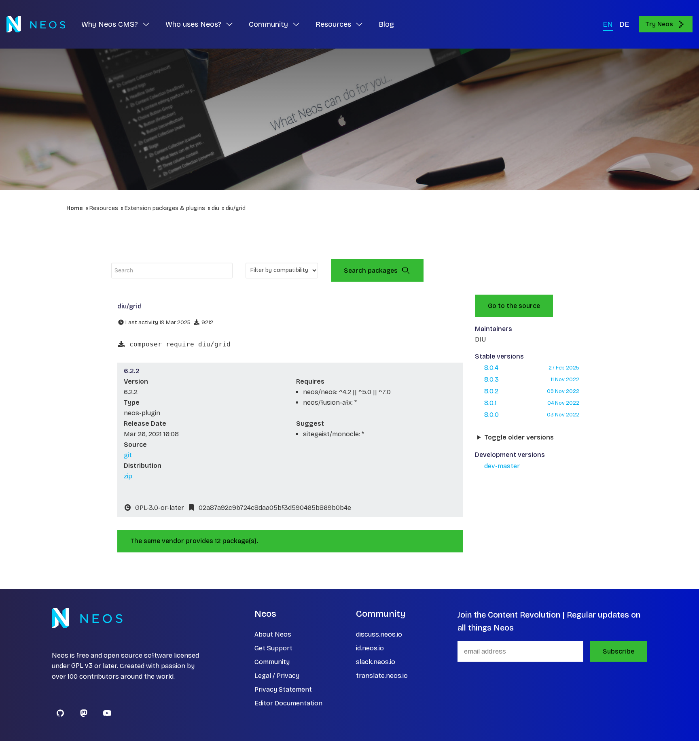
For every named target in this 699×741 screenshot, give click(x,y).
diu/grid (236, 208)
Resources (103, 208)
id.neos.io (370, 648)
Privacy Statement (283, 689)
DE (624, 24)
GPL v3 (82, 666)
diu (215, 208)
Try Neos (659, 24)
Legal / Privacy (276, 675)
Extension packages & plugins (165, 208)
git (128, 455)
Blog (386, 24)
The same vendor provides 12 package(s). (194, 541)
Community (272, 662)
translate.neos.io (382, 675)
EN (608, 24)
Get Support (273, 648)
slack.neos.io (375, 662)
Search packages (371, 270)
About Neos (272, 634)
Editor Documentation (288, 703)
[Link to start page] (35, 24)
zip (128, 476)
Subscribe (618, 651)
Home (74, 208)
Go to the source (514, 306)
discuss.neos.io (379, 634)
